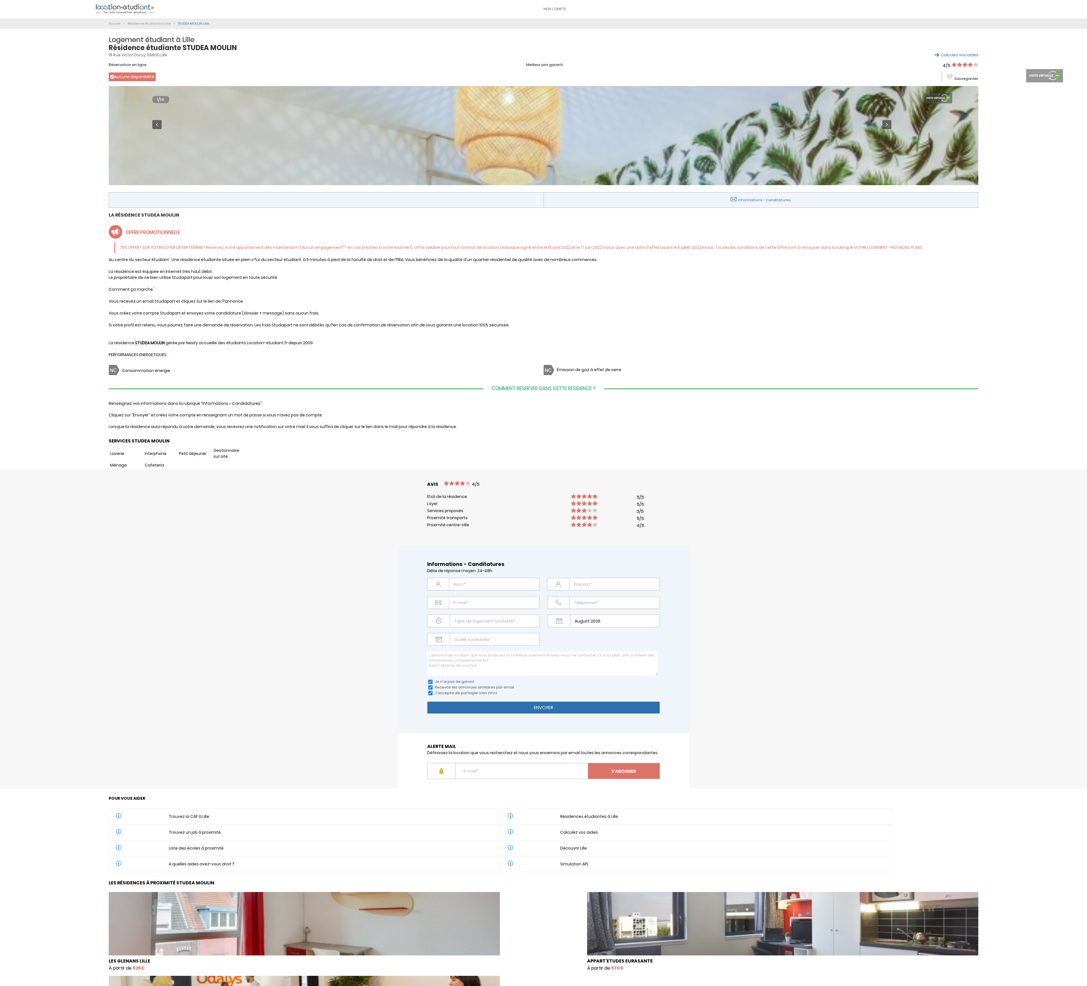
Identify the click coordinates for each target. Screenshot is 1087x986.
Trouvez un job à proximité (195, 832)
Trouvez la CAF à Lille (189, 816)
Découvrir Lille (573, 848)
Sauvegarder (966, 78)
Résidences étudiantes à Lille (589, 816)
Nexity (192, 343)
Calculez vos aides (959, 55)
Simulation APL (574, 864)
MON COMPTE (555, 9)
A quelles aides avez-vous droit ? (201, 864)
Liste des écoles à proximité (196, 848)
